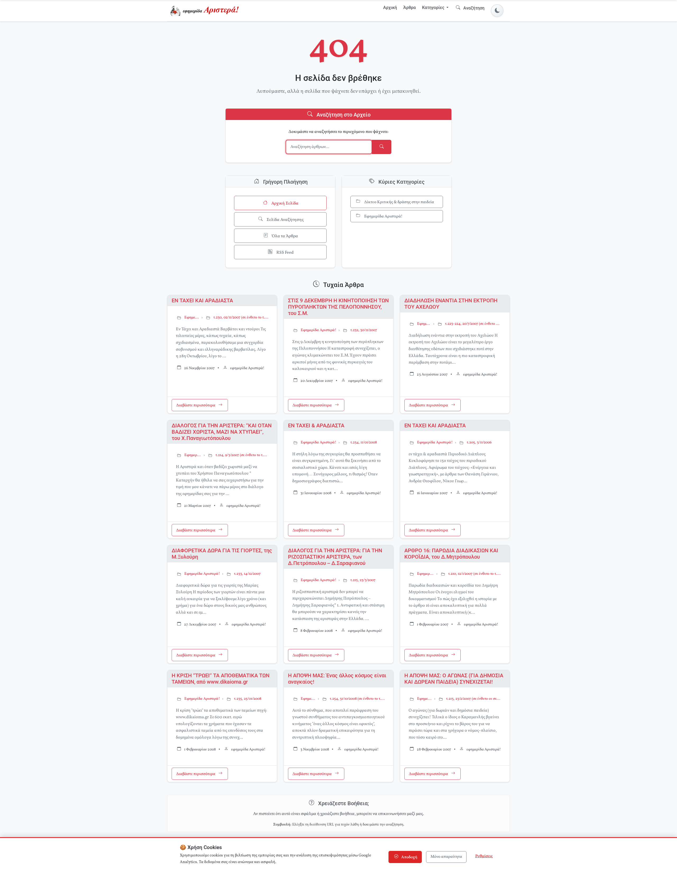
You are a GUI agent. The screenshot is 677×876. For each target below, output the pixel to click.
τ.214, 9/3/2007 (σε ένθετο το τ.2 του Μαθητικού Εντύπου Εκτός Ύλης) (242, 455)
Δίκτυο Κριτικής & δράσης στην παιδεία (398, 202)
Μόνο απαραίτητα (446, 857)
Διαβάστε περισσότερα (196, 406)
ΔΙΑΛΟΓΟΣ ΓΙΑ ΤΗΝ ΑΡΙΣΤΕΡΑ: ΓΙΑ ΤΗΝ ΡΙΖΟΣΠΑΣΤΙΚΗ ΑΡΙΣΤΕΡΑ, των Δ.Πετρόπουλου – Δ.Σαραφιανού (335, 556)
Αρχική (390, 7)
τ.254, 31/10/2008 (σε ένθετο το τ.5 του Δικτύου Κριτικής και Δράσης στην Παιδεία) (357, 698)
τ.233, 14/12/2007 (247, 573)
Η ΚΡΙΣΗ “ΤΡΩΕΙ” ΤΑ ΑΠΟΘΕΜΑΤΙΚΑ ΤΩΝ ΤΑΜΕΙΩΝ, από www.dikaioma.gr (220, 678)
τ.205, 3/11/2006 (479, 442)
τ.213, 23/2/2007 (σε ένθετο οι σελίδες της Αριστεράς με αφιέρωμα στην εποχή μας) (473, 698)
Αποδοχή (408, 857)
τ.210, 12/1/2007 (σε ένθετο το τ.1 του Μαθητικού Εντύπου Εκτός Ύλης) (474, 573)
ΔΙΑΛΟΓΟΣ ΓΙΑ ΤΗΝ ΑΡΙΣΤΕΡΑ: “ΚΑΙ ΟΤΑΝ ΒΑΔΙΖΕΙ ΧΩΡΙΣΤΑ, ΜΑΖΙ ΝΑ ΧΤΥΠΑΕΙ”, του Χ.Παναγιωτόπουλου (222, 431)
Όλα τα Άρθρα (284, 236)
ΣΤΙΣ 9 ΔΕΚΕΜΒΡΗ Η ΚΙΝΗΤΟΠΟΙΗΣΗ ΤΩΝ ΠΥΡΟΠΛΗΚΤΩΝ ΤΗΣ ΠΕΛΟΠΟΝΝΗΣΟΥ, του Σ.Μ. (338, 306)
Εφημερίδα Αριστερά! (382, 216)
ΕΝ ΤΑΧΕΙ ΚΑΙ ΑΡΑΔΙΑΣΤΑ (202, 300)
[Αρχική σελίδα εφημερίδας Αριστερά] (205, 10)
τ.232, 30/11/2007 (363, 330)
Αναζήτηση (473, 8)
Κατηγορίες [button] (433, 7)
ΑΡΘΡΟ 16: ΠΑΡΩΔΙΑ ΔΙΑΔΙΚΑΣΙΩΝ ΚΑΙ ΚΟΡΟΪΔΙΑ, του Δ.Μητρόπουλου (451, 553)
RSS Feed (285, 253)
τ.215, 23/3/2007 (363, 580)
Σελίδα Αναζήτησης (285, 220)
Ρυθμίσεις (484, 856)
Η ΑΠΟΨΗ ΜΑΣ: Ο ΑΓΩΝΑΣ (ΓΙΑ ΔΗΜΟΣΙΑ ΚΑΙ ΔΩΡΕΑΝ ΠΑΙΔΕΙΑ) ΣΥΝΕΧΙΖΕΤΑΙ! (453, 678)
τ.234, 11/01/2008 (363, 442)
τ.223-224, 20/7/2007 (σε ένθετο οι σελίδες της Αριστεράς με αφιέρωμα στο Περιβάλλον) (473, 323)
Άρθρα (409, 7)
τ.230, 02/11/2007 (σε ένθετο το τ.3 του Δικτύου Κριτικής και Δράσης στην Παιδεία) (240, 317)
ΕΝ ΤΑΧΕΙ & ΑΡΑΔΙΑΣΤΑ (316, 425)
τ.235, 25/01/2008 (247, 698)
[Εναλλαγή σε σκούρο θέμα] (497, 10)
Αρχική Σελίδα (285, 203)
